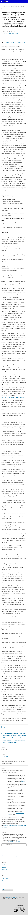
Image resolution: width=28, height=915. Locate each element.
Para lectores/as (5, 878)
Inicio (2, 5)
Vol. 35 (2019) (14, 5)
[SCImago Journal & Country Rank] (11, 856)
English (4, 865)
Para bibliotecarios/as (7, 883)
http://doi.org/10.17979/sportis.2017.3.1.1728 (12, 397)
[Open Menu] (1, 1)
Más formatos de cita (7, 844)
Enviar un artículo (7, 889)
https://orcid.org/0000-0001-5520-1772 (9, 33)
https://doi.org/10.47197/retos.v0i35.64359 (14, 42)
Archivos (7, 5)
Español (4, 867)
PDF (5, 727)
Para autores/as (5, 880)
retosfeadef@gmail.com (12, 897)
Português (4, 869)
